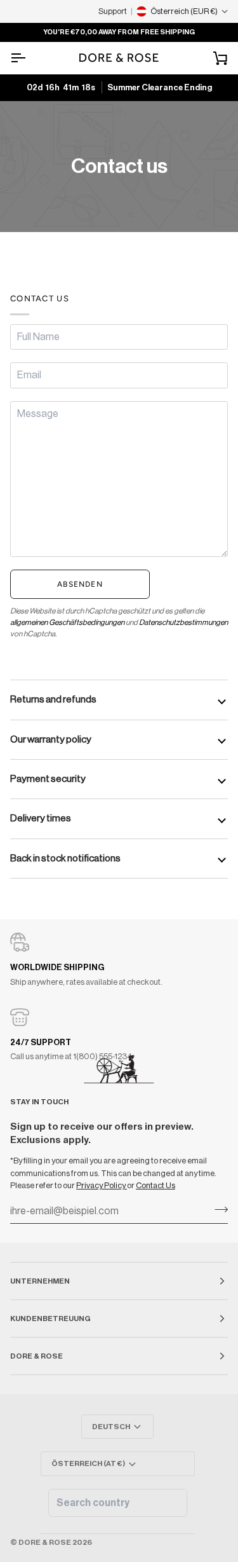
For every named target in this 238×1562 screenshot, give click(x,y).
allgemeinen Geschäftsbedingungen (67, 622)
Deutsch (111, 1426)
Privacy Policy (101, 1185)
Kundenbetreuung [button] (50, 1318)
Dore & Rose (44, 1542)
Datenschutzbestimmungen (183, 622)
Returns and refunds (53, 699)
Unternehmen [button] (40, 1281)
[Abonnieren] (217, 1210)
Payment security (48, 779)
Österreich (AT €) (88, 1463)
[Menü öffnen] (29, 58)
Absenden (80, 584)
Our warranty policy (50, 739)
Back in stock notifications (65, 858)
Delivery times (40, 818)
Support (112, 11)
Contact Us (155, 1185)
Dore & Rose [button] (36, 1356)
